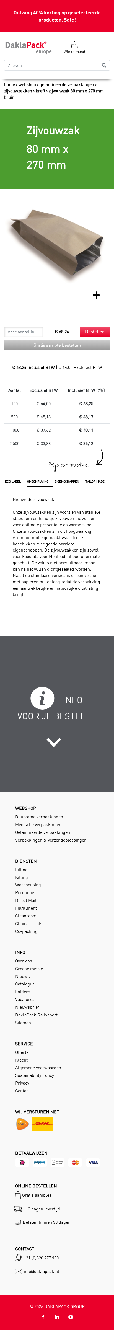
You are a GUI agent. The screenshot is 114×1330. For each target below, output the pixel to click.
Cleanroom (26, 915)
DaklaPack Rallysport (36, 1015)
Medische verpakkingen (38, 824)
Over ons (23, 961)
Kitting (21, 877)
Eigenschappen (67, 481)
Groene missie (29, 968)
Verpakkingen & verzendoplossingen (51, 840)
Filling (21, 869)
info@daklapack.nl (41, 1271)
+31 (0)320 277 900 (41, 1258)
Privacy (22, 1083)
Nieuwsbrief (27, 1007)
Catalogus (25, 984)
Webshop (27, 84)
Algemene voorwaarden (38, 1067)
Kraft (40, 91)
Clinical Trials (28, 923)
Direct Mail (26, 900)
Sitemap (23, 1022)
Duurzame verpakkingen (39, 816)
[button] (57, 736)
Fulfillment (26, 908)
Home (9, 84)
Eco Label (13, 481)
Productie (24, 892)
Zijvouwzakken (18, 91)
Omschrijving (37, 481)
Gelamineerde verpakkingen (67, 84)
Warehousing (28, 884)
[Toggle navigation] (100, 48)
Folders (22, 991)
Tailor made (95, 481)
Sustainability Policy (34, 1075)
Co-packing (26, 931)
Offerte (21, 1052)
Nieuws (22, 976)
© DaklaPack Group (57, 1306)
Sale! (70, 19)
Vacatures (25, 999)
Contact (22, 1090)
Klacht (21, 1060)
